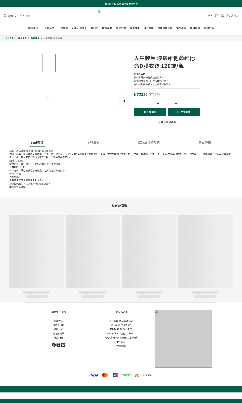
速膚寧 (64, 27)
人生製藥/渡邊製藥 (53, 38)
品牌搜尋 (35, 38)
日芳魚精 (149, 27)
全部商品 (9, 38)
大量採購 (121, 345)
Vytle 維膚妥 (79, 27)
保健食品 (22, 38)
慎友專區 (181, 27)
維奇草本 (107, 27)
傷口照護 (195, 27)
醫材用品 (209, 27)
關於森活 (33, 27)
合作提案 (121, 341)
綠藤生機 (121, 27)
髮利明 (94, 27)
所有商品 (49, 27)
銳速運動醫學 (165, 27)
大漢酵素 (135, 27)
